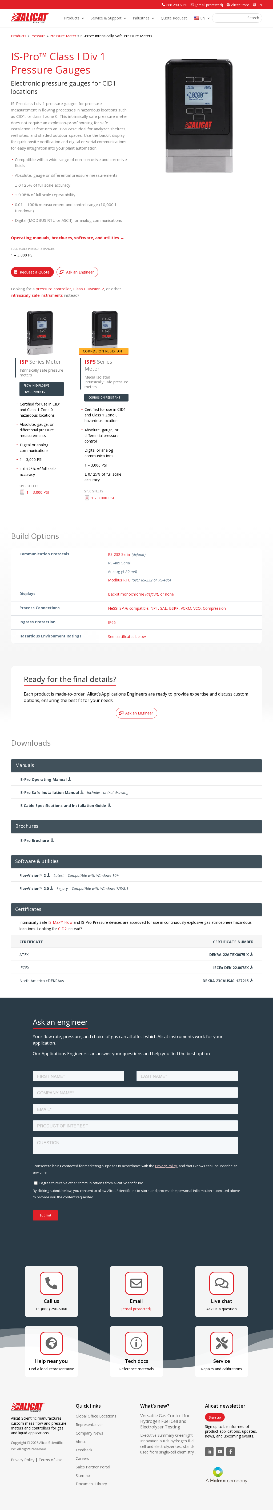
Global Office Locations (96, 1416)
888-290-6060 (176, 4)
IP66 (112, 622)
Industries (141, 18)
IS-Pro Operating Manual (45, 779)
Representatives (89, 1424)
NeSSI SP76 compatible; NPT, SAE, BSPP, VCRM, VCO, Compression (167, 608)
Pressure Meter (63, 35)
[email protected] (136, 1308)
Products (71, 18)
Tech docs (136, 1361)
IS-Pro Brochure (36, 840)
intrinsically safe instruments (37, 295)
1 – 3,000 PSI (37, 492)
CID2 (62, 928)
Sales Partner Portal (93, 1466)
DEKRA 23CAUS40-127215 (228, 980)
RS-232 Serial (119, 554)
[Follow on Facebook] (230, 1451)
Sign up (215, 1417)
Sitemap (83, 1475)
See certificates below (127, 636)
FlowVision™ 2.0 (74, 888)
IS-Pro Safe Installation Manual (73, 792)
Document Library (91, 1483)
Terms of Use (50, 1459)
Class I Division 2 (88, 288)
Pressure (38, 35)
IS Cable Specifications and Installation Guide (65, 805)
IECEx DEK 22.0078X (233, 967)
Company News (89, 1433)
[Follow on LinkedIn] (209, 1451)
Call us (51, 1301)
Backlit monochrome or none (141, 594)
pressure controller (53, 288)
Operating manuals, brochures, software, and (67, 237)
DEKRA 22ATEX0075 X (231, 954)
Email (136, 1301)
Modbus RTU (119, 580)
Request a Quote (35, 272)
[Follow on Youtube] (220, 1451)
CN (260, 4)
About (81, 1441)
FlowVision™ (69, 875)
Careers (82, 1458)
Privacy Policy (22, 1459)
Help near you (51, 1361)
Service (221, 1361)
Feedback (84, 1449)
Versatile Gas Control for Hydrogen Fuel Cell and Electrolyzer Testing (165, 1421)
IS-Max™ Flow (60, 922)
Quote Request (174, 18)
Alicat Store (240, 4)
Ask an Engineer (80, 272)
